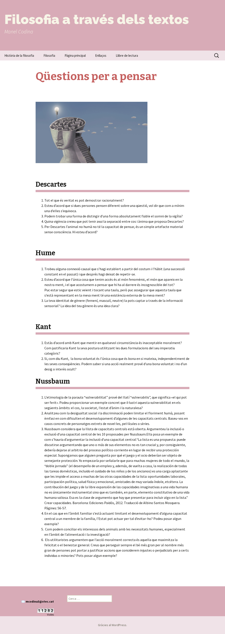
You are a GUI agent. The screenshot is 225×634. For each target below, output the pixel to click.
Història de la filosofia (19, 55)
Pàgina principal (75, 55)
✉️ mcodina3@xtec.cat (37, 601)
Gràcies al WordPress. (112, 625)
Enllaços (100, 55)
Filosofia (49, 55)
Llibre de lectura (127, 55)
